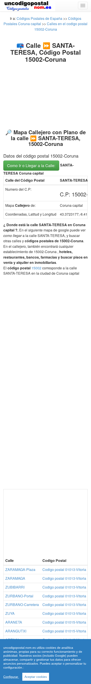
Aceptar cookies (36, 676)
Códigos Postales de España (39, 18)
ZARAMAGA (15, 578)
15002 (36, 267)
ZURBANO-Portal (19, 595)
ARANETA (13, 622)
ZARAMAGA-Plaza (20, 569)
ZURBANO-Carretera (22, 604)
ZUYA (10, 613)
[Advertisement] (45, 92)
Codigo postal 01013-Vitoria (64, 569)
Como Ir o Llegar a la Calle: (31, 165)
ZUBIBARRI (15, 587)
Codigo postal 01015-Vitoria (64, 622)
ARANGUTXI (15, 631)
